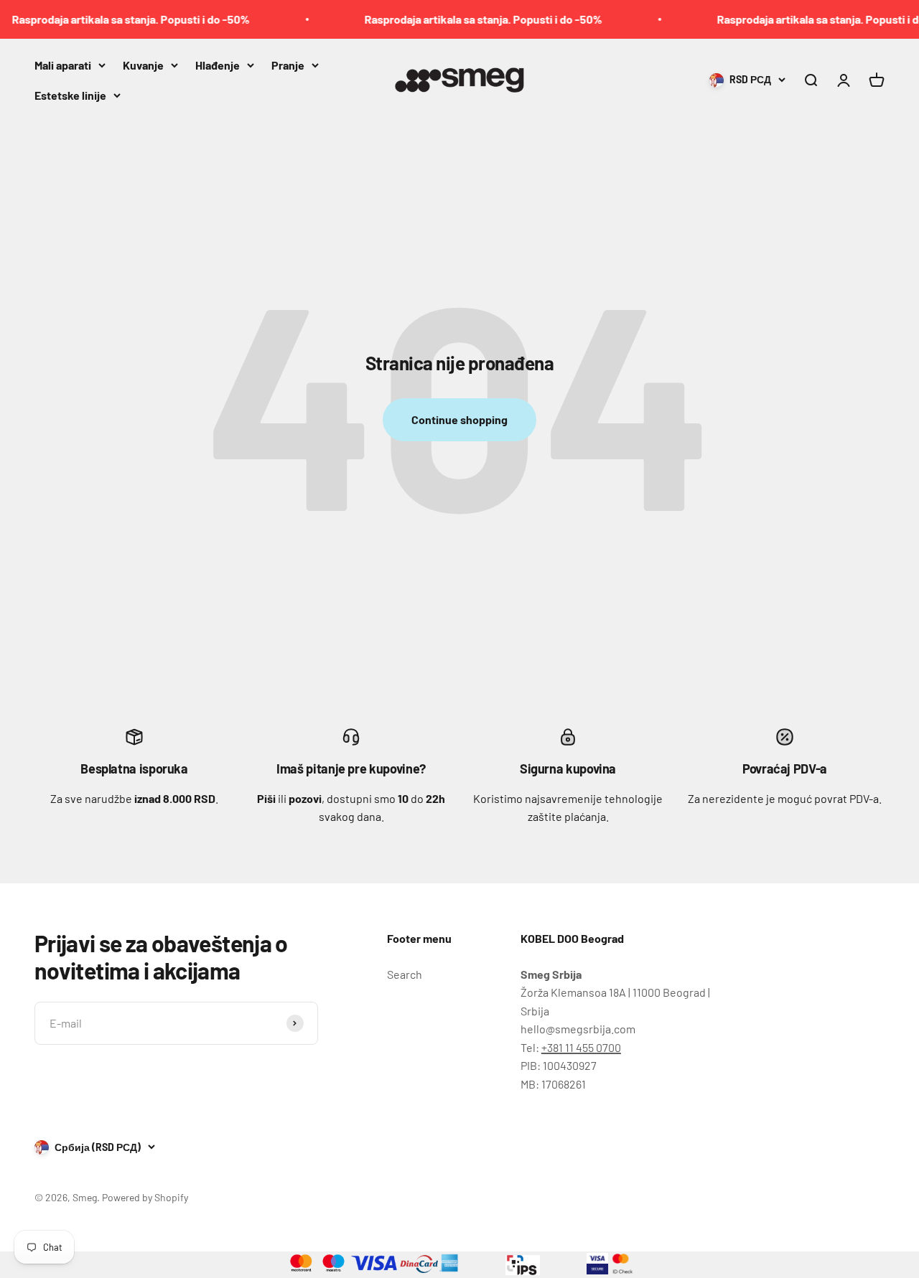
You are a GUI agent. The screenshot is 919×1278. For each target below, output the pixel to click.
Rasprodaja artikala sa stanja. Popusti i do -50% (470, 19)
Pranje (287, 65)
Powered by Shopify (145, 1197)
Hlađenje (217, 65)
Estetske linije (70, 94)
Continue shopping (459, 419)
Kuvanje (143, 65)
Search (404, 974)
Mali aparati (62, 65)
